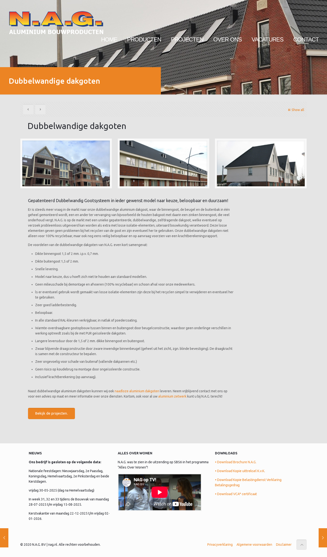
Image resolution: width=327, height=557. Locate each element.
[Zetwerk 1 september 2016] (323, 537)
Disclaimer (284, 544)
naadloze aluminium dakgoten (137, 391)
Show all (298, 110)
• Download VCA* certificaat (236, 494)
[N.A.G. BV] (56, 18)
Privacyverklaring (220, 544)
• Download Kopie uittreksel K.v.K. (240, 471)
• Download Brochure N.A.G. (235, 462)
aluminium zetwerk (172, 396)
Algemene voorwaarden (254, 544)
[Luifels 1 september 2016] (4, 537)
